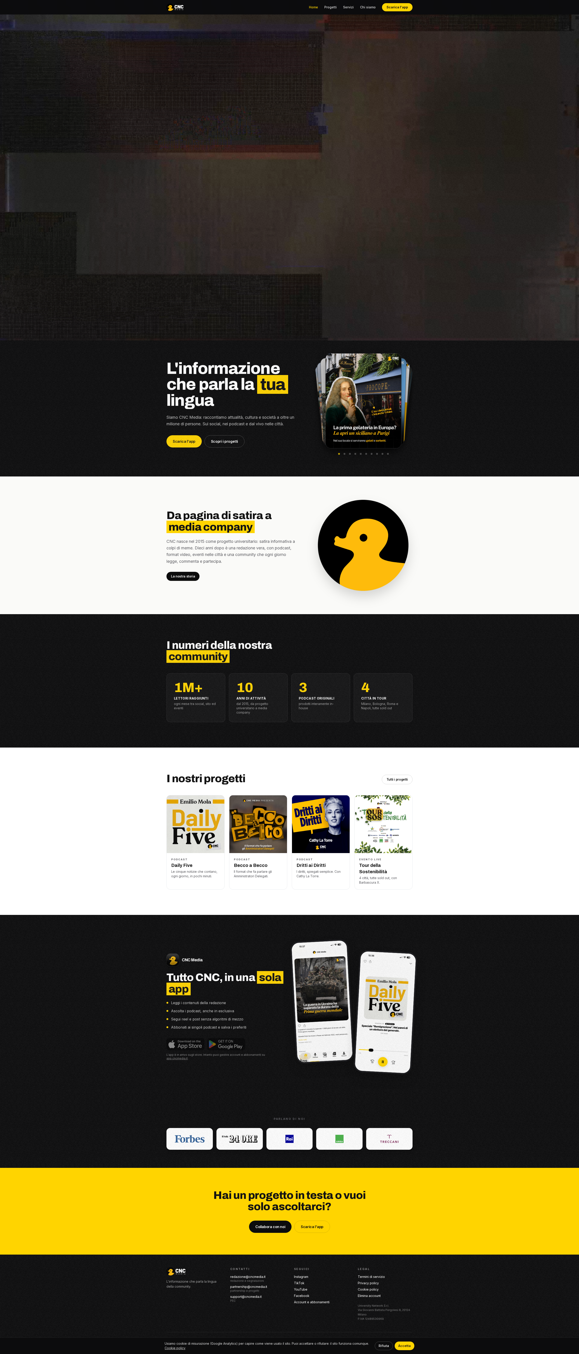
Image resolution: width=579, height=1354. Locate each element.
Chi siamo (368, 7)
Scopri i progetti (224, 441)
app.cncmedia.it (177, 1058)
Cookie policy (368, 1289)
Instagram (301, 1277)
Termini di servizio (371, 1277)
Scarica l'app (397, 7)
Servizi (348, 7)
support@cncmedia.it (246, 1297)
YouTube (300, 1289)
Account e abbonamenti (312, 1302)
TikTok (299, 1283)
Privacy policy (368, 1283)
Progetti (330, 7)
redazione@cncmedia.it (248, 1277)
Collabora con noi (270, 1226)
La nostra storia (183, 576)
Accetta (404, 1346)
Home (313, 7)
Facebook (301, 1296)
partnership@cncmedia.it (248, 1287)
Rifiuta (384, 1346)
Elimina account (369, 1296)
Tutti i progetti (397, 779)
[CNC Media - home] (174, 7)
